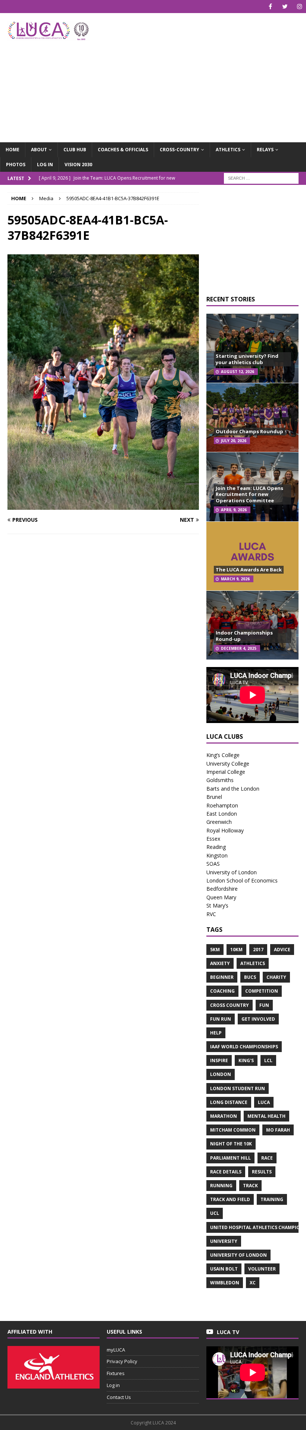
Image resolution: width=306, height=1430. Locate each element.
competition (261, 991)
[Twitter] (284, 6)
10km (236, 949)
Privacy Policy (122, 1361)
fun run (220, 1019)
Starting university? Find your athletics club (247, 359)
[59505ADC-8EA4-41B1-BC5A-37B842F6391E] (103, 505)
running (221, 1185)
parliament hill (230, 1158)
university (223, 1241)
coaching (222, 991)
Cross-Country (179, 149)
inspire (219, 1060)
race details (225, 1172)
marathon (223, 1116)
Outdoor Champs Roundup (249, 431)
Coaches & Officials (123, 149)
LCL (268, 1060)
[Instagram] (299, 6)
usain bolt (224, 1269)
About (39, 149)
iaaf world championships (244, 1046)
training (271, 1199)
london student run (237, 1088)
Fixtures (116, 1373)
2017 (258, 949)
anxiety (220, 963)
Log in (45, 164)
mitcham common (233, 1130)
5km (215, 949)
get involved (258, 1019)
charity (276, 977)
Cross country (229, 1005)
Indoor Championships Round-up (244, 635)
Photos (15, 164)
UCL (214, 1213)
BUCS (250, 977)
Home (12, 149)
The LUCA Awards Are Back (249, 569)
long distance (228, 1102)
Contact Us (119, 1397)
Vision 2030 (78, 164)
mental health (266, 1116)
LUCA (264, 1102)
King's (246, 1060)
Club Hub (74, 149)
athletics (252, 963)
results (262, 1172)
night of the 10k (231, 1144)
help (216, 1033)
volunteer (262, 1269)
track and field (230, 1199)
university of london (238, 1255)
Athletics (228, 149)
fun (264, 1005)
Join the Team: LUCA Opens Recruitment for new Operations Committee (249, 494)
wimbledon (224, 1282)
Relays (265, 149)
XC (253, 1282)
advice (282, 949)
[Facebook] (270, 6)
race (267, 1158)
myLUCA (116, 1349)
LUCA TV (228, 1332)
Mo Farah (278, 1130)
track (250, 1185)
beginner (222, 977)
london (220, 1074)
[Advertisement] (209, 73)
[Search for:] (261, 177)
